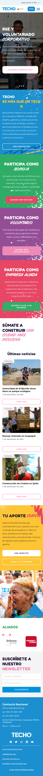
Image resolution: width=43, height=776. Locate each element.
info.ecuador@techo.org (13, 708)
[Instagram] (21, 742)
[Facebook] (10, 742)
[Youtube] (32, 742)
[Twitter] (16, 742)
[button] (38, 9)
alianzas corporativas (20, 70)
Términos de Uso (9, 754)
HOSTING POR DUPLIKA (11, 759)
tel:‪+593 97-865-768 (12, 712)
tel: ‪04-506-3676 (10, 716)
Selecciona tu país (29, 3)
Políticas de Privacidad (12, 749)
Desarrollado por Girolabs (14, 764)
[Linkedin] (26, 742)
